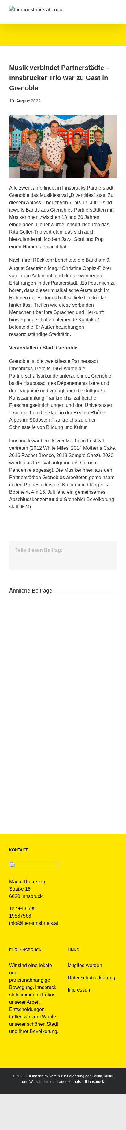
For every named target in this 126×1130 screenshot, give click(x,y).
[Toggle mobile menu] (114, 9)
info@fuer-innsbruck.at (33, 923)
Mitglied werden (85, 965)
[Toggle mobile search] (103, 9)
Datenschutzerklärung (91, 977)
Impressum (79, 989)
